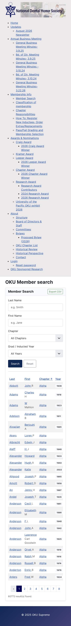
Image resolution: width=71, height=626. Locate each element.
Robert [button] (29, 483)
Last (12, 379)
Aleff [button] (12, 449)
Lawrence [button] (31, 534)
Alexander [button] (15, 455)
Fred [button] (28, 576)
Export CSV (55, 291)
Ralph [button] (28, 556)
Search (15, 363)
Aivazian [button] (14, 426)
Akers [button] (13, 435)
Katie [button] (28, 469)
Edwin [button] (29, 442)
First (27, 379)
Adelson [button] (14, 416)
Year (58, 379)
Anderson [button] (15, 503)
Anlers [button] (13, 576)
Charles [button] (29, 392)
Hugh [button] (28, 462)
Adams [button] (13, 394)
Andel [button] (13, 496)
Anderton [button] (15, 570)
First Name (15, 315)
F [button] (26, 521)
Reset (29, 363)
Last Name (14, 300)
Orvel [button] (28, 549)
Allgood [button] (14, 476)
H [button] (26, 449)
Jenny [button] (29, 490)
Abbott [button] (13, 385)
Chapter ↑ (46, 379)
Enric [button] (28, 570)
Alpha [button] (42, 385)
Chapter (13, 331)
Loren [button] (29, 435)
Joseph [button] (30, 476)
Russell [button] (29, 563)
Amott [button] (13, 483)
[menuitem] (14, 22)
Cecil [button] (28, 503)
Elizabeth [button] (30, 510)
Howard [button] (30, 455)
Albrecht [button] (14, 442)
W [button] (26, 403)
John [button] (28, 385)
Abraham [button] (30, 414)
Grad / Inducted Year (21, 346)
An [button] (11, 490)
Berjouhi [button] (30, 424)
